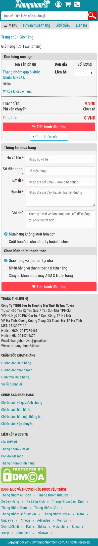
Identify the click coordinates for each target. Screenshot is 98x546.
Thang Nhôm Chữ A (56, 514)
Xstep (5, 532)
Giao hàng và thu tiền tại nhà (31, 260)
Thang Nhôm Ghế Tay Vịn (18, 514)
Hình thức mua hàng (15, 377)
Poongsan (23, 532)
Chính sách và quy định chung (21, 402)
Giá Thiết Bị (9, 442)
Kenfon (62, 520)
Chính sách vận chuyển (17, 423)
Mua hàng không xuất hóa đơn (32, 234)
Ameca (25, 520)
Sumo (76, 526)
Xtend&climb (10, 526)
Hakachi (59, 526)
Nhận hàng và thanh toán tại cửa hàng (38, 267)
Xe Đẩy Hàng (10, 501)
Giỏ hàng (26, 37)
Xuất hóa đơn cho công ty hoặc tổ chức (39, 241)
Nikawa (43, 532)
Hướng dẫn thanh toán (16, 370)
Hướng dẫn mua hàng (16, 363)
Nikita (7, 83)
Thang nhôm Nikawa (15, 449)
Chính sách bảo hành (15, 409)
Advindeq (43, 520)
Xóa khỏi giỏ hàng (19, 91)
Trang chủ (9, 37)
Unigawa (7, 520)
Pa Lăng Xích (35, 501)
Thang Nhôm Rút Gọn (53, 495)
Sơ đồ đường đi (11, 384)
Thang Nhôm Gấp (46, 507)
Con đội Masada (12, 456)
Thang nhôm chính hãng (18, 463)
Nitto (80, 514)
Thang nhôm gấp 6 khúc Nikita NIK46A (21, 74)
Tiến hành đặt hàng (51, 126)
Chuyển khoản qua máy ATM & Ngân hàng (41, 275)
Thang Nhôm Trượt (14, 507)
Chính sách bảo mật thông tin (21, 416)
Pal (28, 526)
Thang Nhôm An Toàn (16, 495)
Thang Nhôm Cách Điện (68, 501)
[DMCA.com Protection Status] (23, 481)
